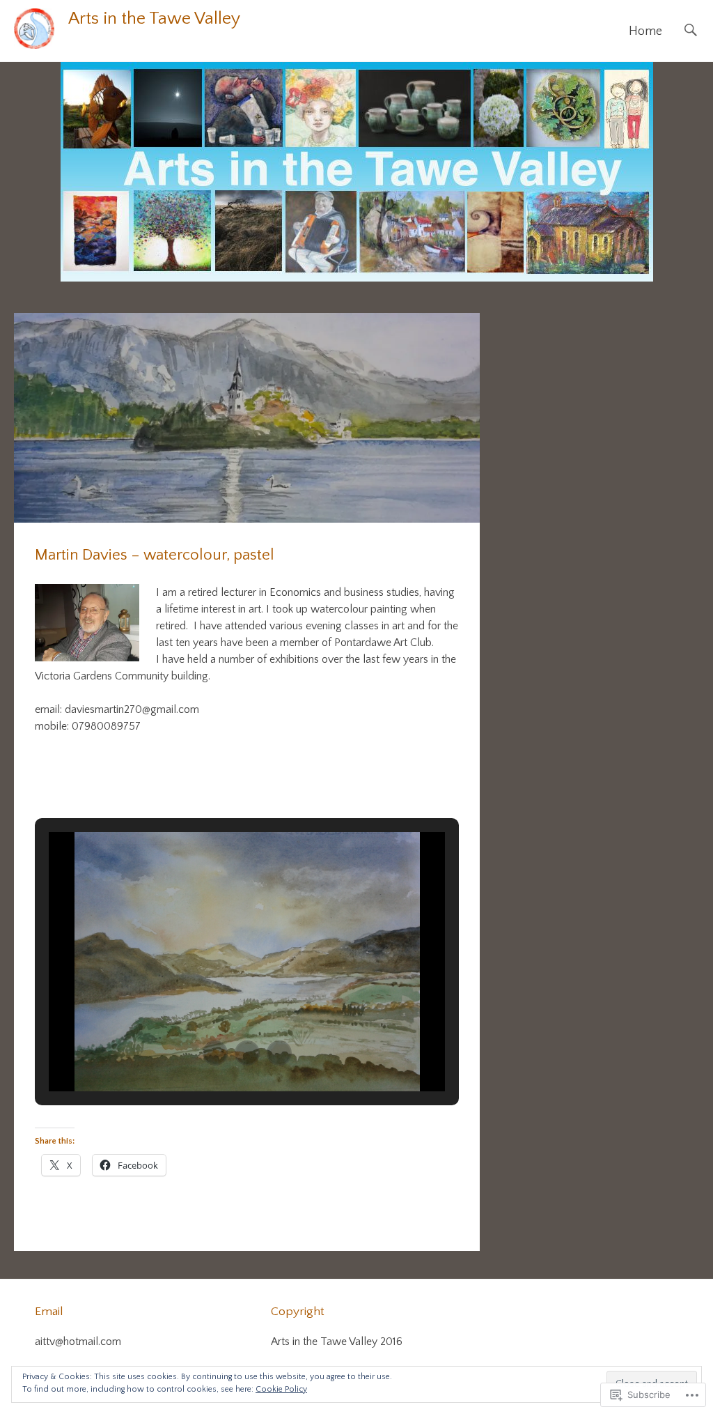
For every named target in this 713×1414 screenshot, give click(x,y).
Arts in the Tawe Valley (154, 19)
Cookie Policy (281, 1389)
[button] (215, 1053)
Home (645, 31)
